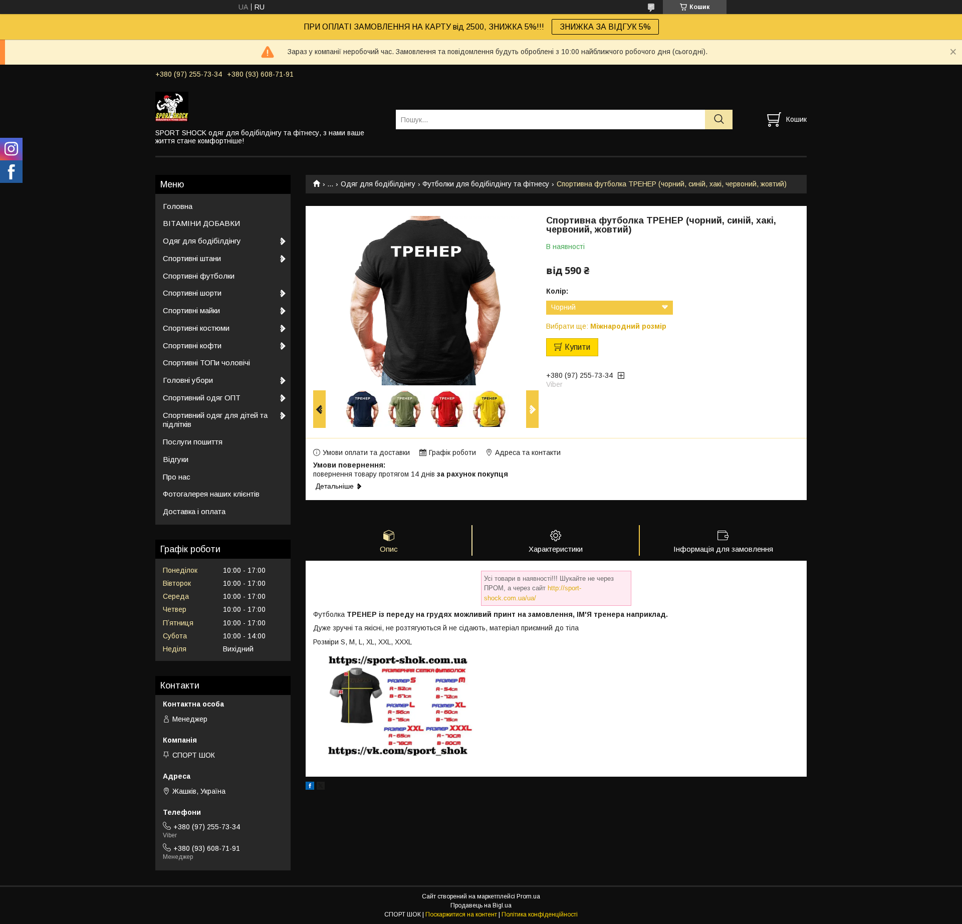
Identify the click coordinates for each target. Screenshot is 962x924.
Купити (577, 347)
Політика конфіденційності (540, 914)
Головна (177, 206)
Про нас (176, 477)
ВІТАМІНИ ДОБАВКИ (201, 223)
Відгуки (175, 459)
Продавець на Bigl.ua (481, 905)
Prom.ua (528, 896)
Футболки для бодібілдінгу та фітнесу (485, 184)
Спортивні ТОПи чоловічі (206, 362)
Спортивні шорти (192, 293)
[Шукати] (719, 119)
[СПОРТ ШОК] (269, 106)
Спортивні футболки (198, 276)
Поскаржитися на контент (461, 914)
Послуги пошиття (192, 441)
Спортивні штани (192, 258)
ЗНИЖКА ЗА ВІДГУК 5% (605, 27)
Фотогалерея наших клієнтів (211, 494)
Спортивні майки (191, 310)
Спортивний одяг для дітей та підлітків (215, 420)
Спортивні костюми (196, 328)
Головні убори (188, 380)
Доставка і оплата (194, 511)
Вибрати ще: (606, 326)
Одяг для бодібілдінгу (378, 184)
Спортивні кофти (192, 345)
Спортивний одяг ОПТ (202, 397)
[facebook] (310, 787)
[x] (321, 787)
